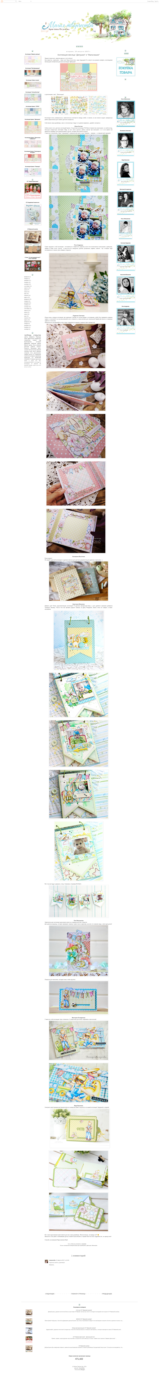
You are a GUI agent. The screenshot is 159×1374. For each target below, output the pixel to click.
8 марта (31, 360)
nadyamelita (52, 1260)
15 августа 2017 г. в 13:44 (62, 1260)
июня (25, 291)
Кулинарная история (32, 341)
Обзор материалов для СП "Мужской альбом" (84, 1328)
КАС (40, 360)
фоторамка (27, 363)
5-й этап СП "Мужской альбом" (84, 1310)
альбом (38, 345)
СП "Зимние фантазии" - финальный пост (84, 1337)
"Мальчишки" (60, 94)
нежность (26, 348)
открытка (37, 335)
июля (25, 290)
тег (40, 362)
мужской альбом (28, 365)
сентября (26, 286)
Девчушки (89, 1245)
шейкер (29, 366)
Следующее (49, 1294)
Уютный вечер (32, 349)
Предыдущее (107, 1294)
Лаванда (38, 337)
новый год (37, 340)
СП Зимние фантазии (35, 359)
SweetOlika (82, 1368)
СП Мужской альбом (84, 1346)
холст (25, 360)
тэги (35, 362)
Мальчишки (94, 1245)
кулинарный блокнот (29, 362)
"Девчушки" (72, 61)
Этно (34, 345)
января (26, 278)
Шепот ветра (28, 345)
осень (34, 365)
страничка (27, 340)
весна (30, 354)
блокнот (39, 346)
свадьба (26, 354)
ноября (26, 282)
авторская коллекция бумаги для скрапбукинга (75, 1245)
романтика (27, 357)
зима (25, 338)
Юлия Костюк (79, 126)
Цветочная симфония (34, 338)
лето (31, 353)
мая (25, 293)
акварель (32, 337)
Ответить (51, 1265)
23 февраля (34, 363)
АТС (36, 360)
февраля (26, 276)
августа (26, 288)
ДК (40, 363)
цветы (26, 337)
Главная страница (78, 1294)
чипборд (27, 335)
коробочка (38, 356)
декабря (26, 280)
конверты (32, 356)
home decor (32, 351)
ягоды (37, 362)
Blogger (83, 1369)
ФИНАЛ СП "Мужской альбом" (84, 1319)
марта (26, 297)
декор (39, 343)
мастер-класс (37, 353)
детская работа (29, 346)
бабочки (33, 343)
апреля (26, 295)
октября (26, 284)
